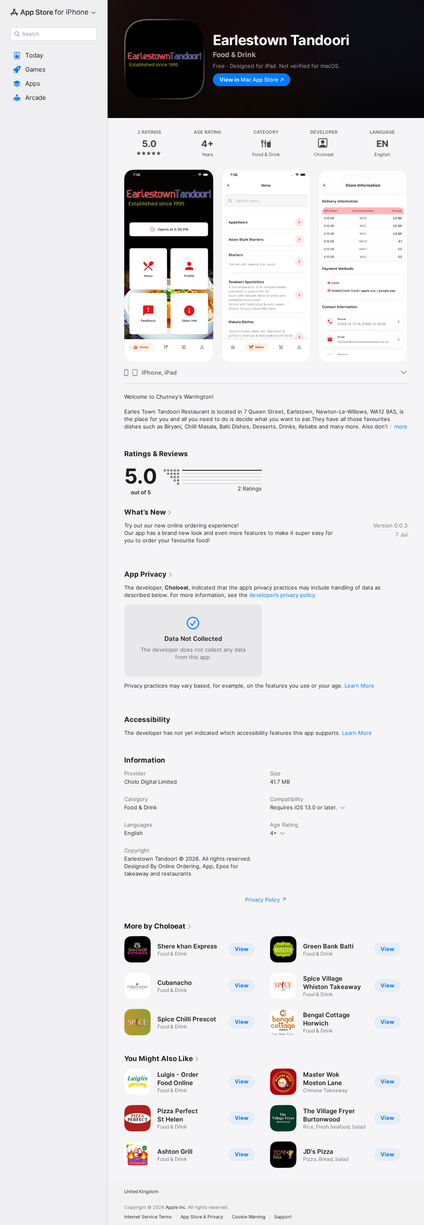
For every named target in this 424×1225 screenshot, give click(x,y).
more (400, 426)
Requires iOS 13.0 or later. (303, 807)
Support (283, 1217)
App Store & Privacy (202, 1217)
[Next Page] (416, 143)
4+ (273, 833)
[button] (53, 55)
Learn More (359, 685)
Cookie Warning (248, 1217)
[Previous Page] (116, 143)
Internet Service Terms (148, 1217)
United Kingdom (141, 1191)
